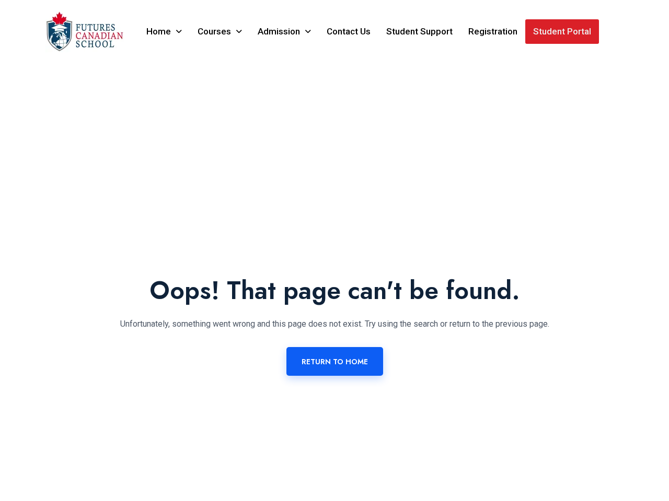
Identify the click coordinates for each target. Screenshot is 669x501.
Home (158, 31)
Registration (492, 31)
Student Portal (562, 31)
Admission (279, 31)
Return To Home (335, 361)
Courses (214, 31)
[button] (164, 31)
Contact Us (349, 31)
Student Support (419, 31)
